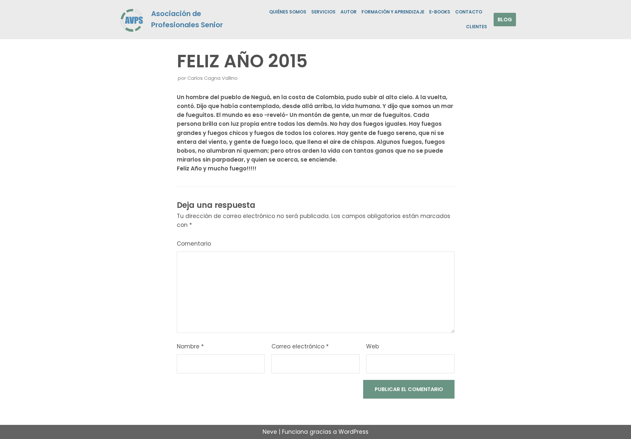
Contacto (468, 12)
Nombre (190, 346)
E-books (439, 12)
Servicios (323, 12)
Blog (505, 19)
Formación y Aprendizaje (393, 12)
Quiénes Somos (287, 12)
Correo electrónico (300, 346)
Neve (270, 432)
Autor (348, 12)
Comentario (194, 244)
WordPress (353, 432)
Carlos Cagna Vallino (212, 78)
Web (372, 346)
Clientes (476, 27)
